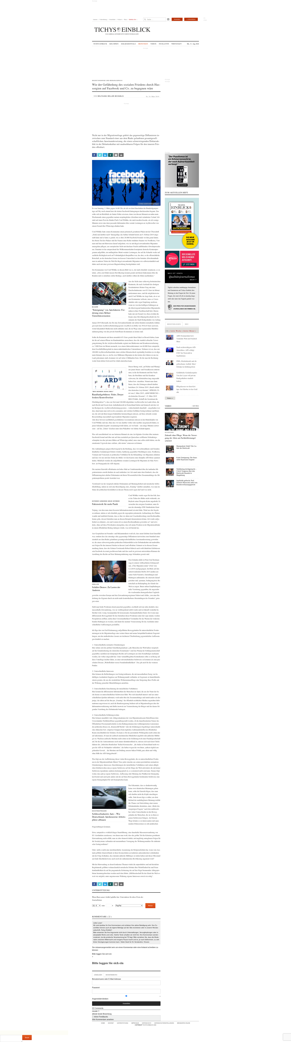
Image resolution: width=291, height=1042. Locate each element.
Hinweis (146, 942)
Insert (27, 1037)
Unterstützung (103, 19)
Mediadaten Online (183, 1023)
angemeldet (106, 947)
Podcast (120, 19)
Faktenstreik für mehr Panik (105, 504)
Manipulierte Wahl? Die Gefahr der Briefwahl (186, 447)
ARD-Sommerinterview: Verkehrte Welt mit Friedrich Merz (186, 339)
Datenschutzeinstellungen (164, 1023)
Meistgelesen (174, 324)
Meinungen (143, 44)
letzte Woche (176, 331)
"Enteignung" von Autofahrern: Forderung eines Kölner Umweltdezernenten (108, 312)
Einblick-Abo (132, 19)
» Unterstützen (191, 19)
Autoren (95, 19)
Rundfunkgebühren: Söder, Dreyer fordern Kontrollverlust (107, 396)
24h (167, 331)
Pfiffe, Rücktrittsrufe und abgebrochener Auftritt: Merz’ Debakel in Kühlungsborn (186, 364)
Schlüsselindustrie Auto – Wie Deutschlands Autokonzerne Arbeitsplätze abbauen (109, 816)
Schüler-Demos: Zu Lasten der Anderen (106, 589)
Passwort (96, 988)
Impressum (135, 1023)
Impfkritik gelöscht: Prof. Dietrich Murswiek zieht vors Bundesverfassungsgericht (186, 483)
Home (103, 1023)
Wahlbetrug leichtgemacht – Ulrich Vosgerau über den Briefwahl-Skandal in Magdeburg (186, 472)
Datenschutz (146, 1023)
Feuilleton (164, 44)
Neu (187, 324)
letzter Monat (189, 331)
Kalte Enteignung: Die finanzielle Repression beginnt (186, 459)
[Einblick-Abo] (182, 223)
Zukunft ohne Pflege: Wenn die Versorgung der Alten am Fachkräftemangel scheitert (181, 438)
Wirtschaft (176, 44)
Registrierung (111, 975)
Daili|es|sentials (128, 44)
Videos (153, 44)
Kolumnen (113, 44)
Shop (125, 19)
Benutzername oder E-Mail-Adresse (106, 979)
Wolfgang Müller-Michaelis (111, 96)
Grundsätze (112, 19)
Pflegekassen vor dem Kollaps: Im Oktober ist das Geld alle (186, 389)
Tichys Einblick (100, 44)
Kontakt (111, 1023)
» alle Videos (195, 406)
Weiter (150, 905)
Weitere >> (170, 398)
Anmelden (177, 19)
